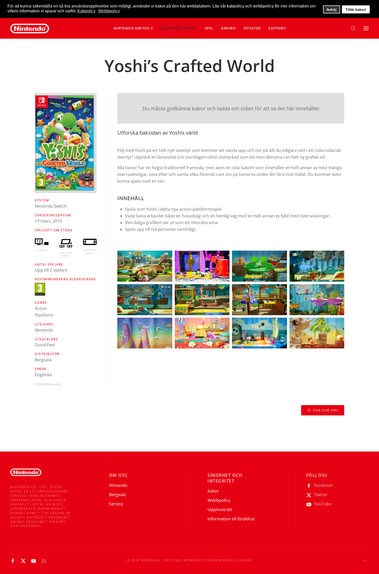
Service (116, 504)
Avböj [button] (331, 9)
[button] (179, 28)
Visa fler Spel (326, 410)
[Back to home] (29, 28)
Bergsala (117, 494)
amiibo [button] (228, 28)
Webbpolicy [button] (109, 11)
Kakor (213, 491)
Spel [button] (209, 28)
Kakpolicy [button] (86, 11)
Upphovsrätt (220, 509)
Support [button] (277, 28)
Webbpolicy (219, 500)
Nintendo (118, 485)
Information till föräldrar (231, 519)
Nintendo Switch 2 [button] (133, 28)
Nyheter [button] (252, 28)
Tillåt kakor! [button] (355, 9)
